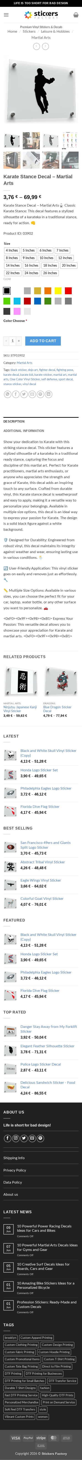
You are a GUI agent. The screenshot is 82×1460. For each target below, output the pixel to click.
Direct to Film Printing (56, 1366)
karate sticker (43, 374)
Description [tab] (13, 421)
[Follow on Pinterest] (40, 1138)
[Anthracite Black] (6, 311)
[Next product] (36, 46)
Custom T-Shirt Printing (59, 1359)
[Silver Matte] (27, 290)
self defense (49, 379)
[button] (6, 14)
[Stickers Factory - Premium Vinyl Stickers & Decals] (41, 15)
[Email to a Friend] (32, 394)
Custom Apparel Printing (36, 1338)
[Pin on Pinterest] (40, 394)
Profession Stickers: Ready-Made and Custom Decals (47, 1304)
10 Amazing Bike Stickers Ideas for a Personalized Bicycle (45, 1285)
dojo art (33, 370)
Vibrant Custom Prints (19, 1416)
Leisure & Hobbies (55, 31)
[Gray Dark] (68, 301)
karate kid (26, 374)
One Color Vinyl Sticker (25, 379)
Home (12, 31)
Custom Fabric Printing (19, 1352)
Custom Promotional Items (22, 1359)
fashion (44, 1388)
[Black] (6, 290)
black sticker (19, 370)
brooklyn (10, 1338)
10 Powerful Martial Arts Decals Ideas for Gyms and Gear (47, 1247)
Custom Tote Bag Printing (21, 1366)
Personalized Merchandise (21, 1402)
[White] (17, 290)
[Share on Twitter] (24, 394)
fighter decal (47, 370)
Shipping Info (14, 1158)
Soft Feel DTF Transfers (20, 1409)
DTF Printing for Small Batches (24, 1381)
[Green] (6, 301)
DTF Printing (13, 1373)
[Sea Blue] (37, 301)
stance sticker (12, 384)
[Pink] (17, 311)
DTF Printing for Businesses (44, 1373)
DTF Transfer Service (62, 1381)
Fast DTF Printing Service (21, 1395)
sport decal (66, 379)
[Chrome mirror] (27, 311)
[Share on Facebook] (16, 394)
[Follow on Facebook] (7, 1138)
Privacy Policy (14, 1170)
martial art (60, 374)
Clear (7, 279)
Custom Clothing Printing (21, 1345)
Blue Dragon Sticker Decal (57, 709)
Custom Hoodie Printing (54, 1352)
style (43, 1409)
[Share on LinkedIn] (48, 394)
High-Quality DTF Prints (57, 1395)
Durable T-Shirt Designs (20, 1388)
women (43, 1416)
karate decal (11, 374)
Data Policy (12, 1182)
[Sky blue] (17, 301)
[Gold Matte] (37, 290)
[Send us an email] (32, 1138)
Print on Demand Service (59, 1402)
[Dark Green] (47, 301)
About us (10, 1194)
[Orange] (47, 290)
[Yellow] (58, 290)
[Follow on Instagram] (16, 1138)
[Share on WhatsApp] (7, 394)
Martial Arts (41, 37)
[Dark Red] (27, 301)
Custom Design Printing (57, 1345)
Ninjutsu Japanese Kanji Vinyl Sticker (20, 709)
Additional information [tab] (23, 431)
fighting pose (64, 370)
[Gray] (58, 301)
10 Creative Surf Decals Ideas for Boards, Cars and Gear (43, 1267)
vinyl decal (29, 384)
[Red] (68, 290)
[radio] (11, 250)
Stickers (29, 31)
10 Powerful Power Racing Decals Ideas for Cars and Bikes (44, 1228)
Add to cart (43, 341)
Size (7, 243)
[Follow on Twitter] (24, 1138)
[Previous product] (45, 46)
